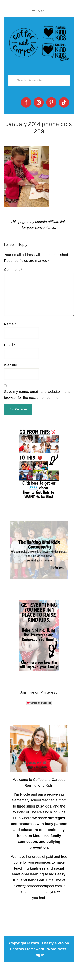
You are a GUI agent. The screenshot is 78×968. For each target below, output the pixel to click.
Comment (13, 270)
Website (10, 365)
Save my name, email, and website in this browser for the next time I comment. (37, 395)
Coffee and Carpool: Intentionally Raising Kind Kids (39, 43)
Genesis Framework (27, 949)
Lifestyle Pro (53, 943)
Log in (39, 955)
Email (9, 345)
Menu (42, 11)
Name (10, 324)
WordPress (56, 949)
